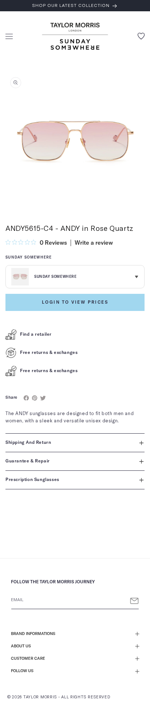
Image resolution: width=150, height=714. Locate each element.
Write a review (94, 243)
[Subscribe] (134, 601)
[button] (9, 36)
